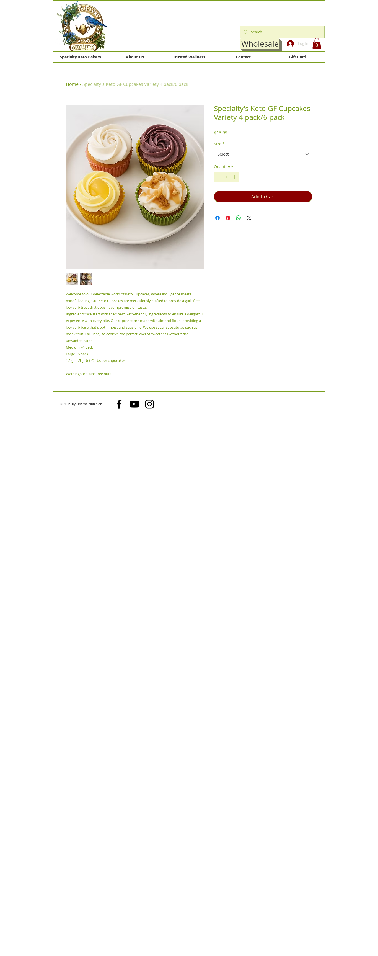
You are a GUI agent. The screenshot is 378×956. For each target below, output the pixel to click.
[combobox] (263, 154)
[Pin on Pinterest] (228, 218)
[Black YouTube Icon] (134, 404)
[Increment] (235, 177)
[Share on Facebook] (217, 218)
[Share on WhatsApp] (238, 218)
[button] (316, 43)
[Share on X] (249, 218)
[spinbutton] (227, 177)
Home (72, 84)
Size (219, 143)
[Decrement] (218, 177)
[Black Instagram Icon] (150, 404)
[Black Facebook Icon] (119, 404)
